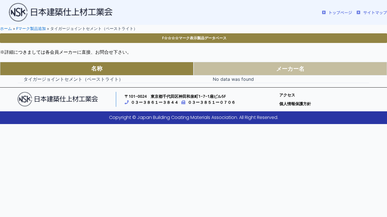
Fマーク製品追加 (31, 28)
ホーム (6, 28)
